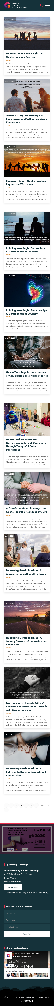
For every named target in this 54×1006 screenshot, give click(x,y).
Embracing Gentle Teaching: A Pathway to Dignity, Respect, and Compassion (26, 772)
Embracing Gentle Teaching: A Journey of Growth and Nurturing (26, 572)
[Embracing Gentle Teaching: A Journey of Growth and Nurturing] (27, 550)
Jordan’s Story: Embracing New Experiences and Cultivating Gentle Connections (27, 119)
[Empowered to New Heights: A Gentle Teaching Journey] (27, 33)
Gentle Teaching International (26, 953)
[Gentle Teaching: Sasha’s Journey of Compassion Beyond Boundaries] (27, 352)
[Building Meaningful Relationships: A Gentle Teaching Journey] (27, 290)
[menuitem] (40, 5)
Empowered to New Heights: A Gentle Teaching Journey (24, 55)
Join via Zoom (13, 887)
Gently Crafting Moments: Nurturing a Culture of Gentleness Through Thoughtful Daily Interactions (26, 444)
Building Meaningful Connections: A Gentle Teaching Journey (26, 249)
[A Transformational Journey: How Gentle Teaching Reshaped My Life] (27, 488)
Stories (8, 60)
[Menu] (46, 5)
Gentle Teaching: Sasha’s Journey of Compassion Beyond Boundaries (27, 374)
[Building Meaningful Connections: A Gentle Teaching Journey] (27, 228)
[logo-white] (22, 5)
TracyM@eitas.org (41, 892)
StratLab (29, 1001)
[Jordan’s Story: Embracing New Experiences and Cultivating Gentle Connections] (27, 95)
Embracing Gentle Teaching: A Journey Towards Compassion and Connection (26, 641)
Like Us (11, 965)
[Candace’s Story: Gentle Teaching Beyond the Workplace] (27, 161)
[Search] (40, 5)
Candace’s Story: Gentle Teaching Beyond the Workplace (26, 182)
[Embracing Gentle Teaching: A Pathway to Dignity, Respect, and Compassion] (27, 748)
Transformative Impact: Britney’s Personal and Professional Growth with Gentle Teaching (26, 706)
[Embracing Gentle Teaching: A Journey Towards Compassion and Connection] (27, 617)
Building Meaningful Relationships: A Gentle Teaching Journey (27, 312)
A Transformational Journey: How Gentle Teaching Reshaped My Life (26, 510)
